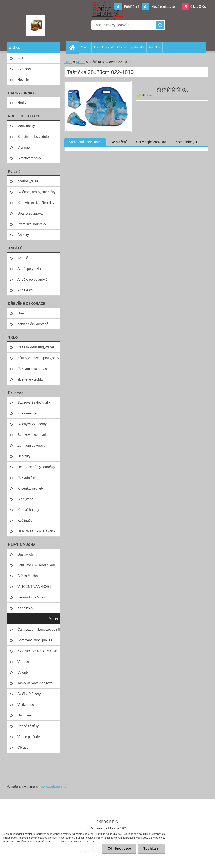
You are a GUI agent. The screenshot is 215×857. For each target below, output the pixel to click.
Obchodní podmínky (130, 47)
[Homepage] (74, 47)
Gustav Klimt (26, 554)
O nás (85, 47)
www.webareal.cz (54, 786)
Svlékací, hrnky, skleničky (36, 192)
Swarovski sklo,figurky (34, 402)
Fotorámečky (27, 413)
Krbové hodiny (28, 510)
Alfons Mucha (27, 576)
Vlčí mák (23, 147)
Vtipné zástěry (28, 726)
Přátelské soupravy (31, 224)
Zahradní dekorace (31, 445)
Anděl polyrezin (29, 269)
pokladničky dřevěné (32, 324)
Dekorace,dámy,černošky (36, 467)
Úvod (68, 62)
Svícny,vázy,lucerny (32, 424)
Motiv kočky (26, 126)
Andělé (22, 258)
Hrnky (21, 103)
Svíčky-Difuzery (29, 694)
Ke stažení (119, 142)
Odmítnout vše (119, 848)
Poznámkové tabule (32, 368)
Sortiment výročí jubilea (34, 640)
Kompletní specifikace (85, 142)
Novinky (23, 79)
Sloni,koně (25, 499)
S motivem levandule (33, 136)
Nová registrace (163, 6)
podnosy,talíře (27, 181)
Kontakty (154, 47)
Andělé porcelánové (32, 279)
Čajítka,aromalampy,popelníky (38, 629)
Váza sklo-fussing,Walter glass (35, 349)
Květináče (24, 520)
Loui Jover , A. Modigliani (36, 565)
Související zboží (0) (151, 142)
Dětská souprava (30, 213)
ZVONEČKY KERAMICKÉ (37, 651)
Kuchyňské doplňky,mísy (35, 202)
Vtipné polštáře (28, 737)
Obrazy (22, 747)
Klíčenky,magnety (30, 488)
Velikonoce (25, 704)
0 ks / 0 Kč (198, 6)
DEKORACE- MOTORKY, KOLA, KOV (36, 533)
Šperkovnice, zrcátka (33, 434)
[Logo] (35, 25)
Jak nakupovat (103, 47)
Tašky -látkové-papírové (35, 683)
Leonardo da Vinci (31, 597)
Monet (53, 619)
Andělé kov (25, 290)
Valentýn (23, 672)
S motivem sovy (29, 158)
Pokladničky (26, 477)
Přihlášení (131, 6)
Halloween (25, 715)
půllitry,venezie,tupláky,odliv (38, 358)
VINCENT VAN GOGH (34, 586)
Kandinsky (25, 608)
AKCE (22, 58)
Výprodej (24, 69)
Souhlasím (151, 848)
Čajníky (23, 235)
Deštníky (23, 456)
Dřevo (21, 313)
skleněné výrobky (30, 379)
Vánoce (23, 661)
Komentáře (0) (186, 142)
